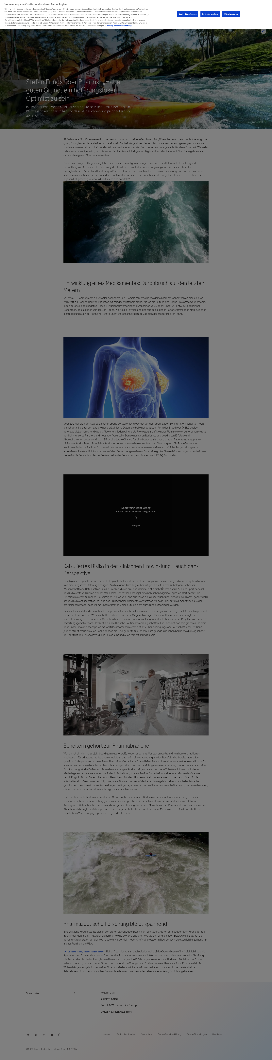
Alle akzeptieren (231, 14)
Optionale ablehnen (210, 14)
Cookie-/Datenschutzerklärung (119, 25)
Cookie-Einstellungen (188, 14)
